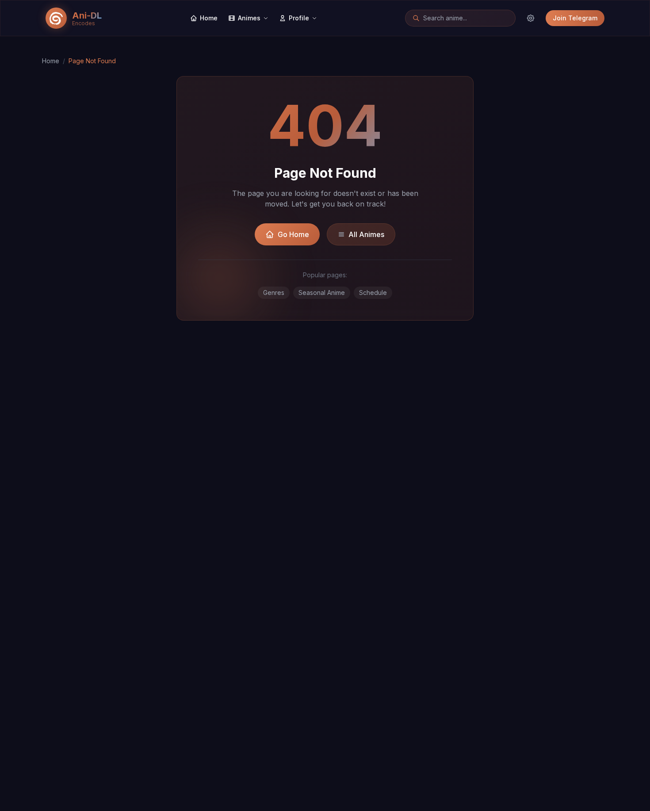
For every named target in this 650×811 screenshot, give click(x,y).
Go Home (293, 234)
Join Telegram (575, 18)
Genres (273, 292)
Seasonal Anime (321, 292)
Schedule (373, 292)
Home (50, 61)
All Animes (366, 234)
